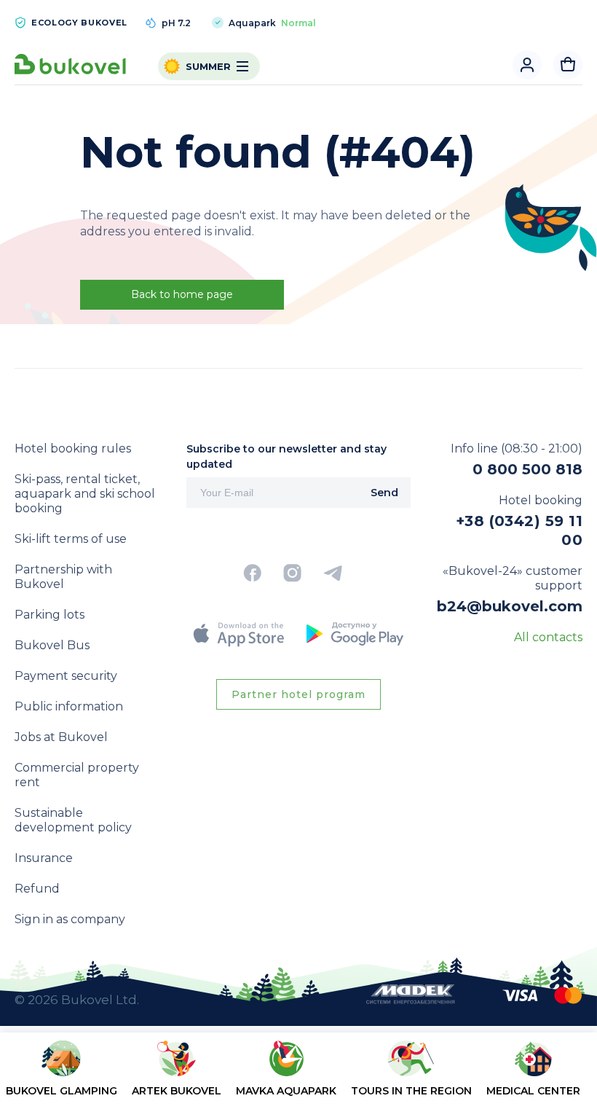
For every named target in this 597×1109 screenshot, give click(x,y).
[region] (298, 1074)
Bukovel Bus (52, 645)
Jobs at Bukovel (61, 737)
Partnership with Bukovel (63, 577)
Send (384, 492)
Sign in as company (70, 919)
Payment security (66, 676)
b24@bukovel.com (509, 606)
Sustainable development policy (73, 820)
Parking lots (49, 615)
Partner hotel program (298, 694)
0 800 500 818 (527, 469)
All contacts (548, 637)
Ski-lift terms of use (71, 539)
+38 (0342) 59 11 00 (519, 530)
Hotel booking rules (73, 448)
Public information (69, 706)
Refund (37, 889)
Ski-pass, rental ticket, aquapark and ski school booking (85, 493)
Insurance (44, 858)
